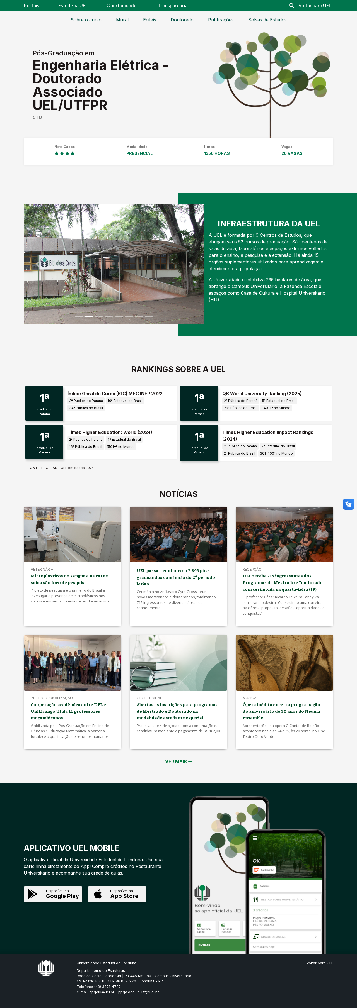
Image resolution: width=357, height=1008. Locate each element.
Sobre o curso (86, 20)
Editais (149, 20)
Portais (31, 5)
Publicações (221, 20)
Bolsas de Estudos (267, 20)
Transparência (173, 5)
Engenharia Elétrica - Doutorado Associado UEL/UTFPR (100, 85)
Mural (122, 20)
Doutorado (182, 20)
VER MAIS (176, 761)
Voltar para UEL (314, 5)
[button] (37, 264)
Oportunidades (123, 5)
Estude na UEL (73, 5)
